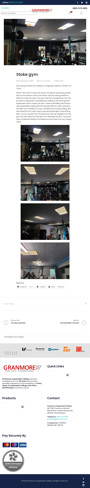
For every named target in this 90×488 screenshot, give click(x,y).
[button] (67, 375)
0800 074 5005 (62, 417)
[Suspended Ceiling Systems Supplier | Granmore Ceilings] (45, 10)
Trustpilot (5, 8)
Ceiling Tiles (58, 81)
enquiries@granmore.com (57, 419)
